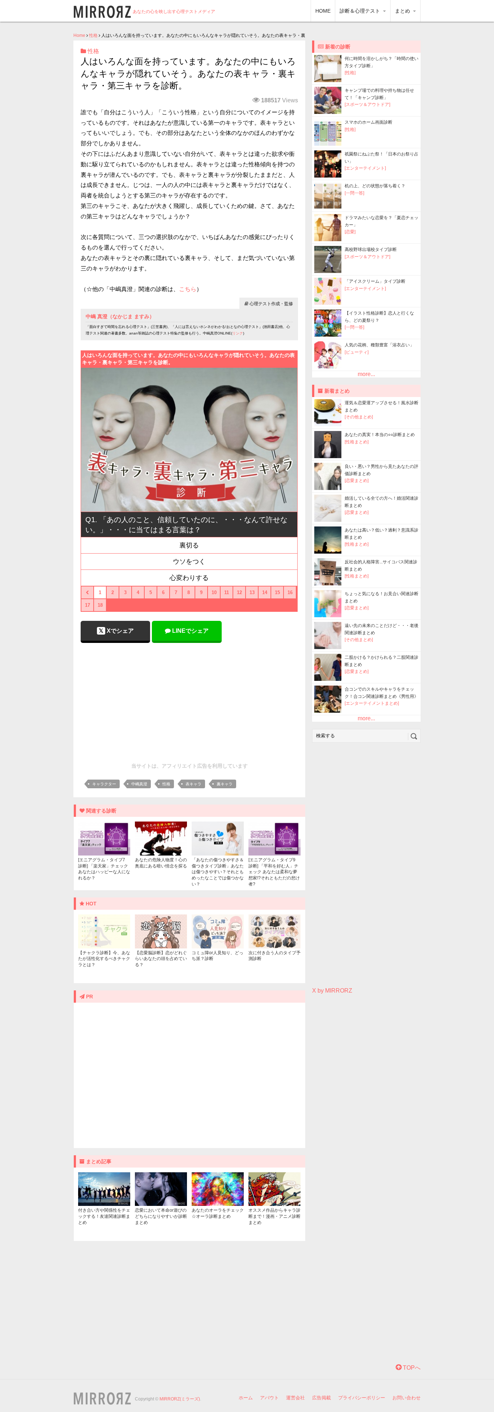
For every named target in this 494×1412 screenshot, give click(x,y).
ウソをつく (189, 561)
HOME (323, 11)
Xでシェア (119, 631)
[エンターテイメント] (365, 168)
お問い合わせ (406, 1397)
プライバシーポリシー (361, 1397)
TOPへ (411, 1368)
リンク (237, 333)
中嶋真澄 (139, 784)
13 (252, 592)
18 (100, 605)
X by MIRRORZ (332, 990)
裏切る (189, 545)
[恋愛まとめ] (357, 480)
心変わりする (189, 577)
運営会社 (295, 1397)
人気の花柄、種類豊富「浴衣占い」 (379, 344)
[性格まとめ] (357, 441)
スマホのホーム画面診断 (368, 122)
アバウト (269, 1397)
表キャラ (193, 784)
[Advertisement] (189, 700)
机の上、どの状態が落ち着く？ (375, 185)
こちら (187, 289)
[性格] (350, 72)
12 (239, 592)
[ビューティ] (357, 352)
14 (264, 592)
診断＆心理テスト (361, 11)
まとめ (403, 11)
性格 (93, 35)
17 (87, 605)
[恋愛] (350, 231)
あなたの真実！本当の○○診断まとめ (380, 434)
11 (226, 592)
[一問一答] (354, 193)
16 (290, 592)
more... (366, 374)
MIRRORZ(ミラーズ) (179, 1399)
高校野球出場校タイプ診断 (371, 249)
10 (214, 592)
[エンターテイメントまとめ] (372, 703)
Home (79, 35)
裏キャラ (225, 784)
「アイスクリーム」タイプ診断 (375, 281)
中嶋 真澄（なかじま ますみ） (120, 316)
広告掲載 (321, 1397)
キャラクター (104, 784)
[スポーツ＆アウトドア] (367, 104)
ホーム (246, 1397)
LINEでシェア (190, 631)
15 (277, 592)
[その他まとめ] (359, 416)
